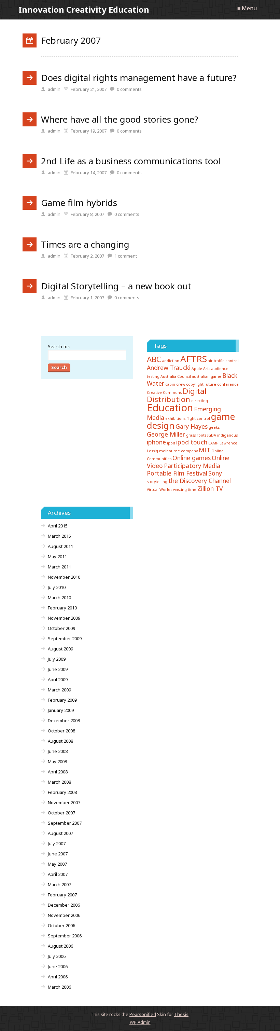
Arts (206, 368)
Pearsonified (142, 1014)
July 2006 (57, 956)
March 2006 (59, 987)
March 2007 (59, 884)
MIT (204, 450)
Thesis (181, 1014)
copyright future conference (212, 384)
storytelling (157, 481)
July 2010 (57, 587)
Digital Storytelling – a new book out (116, 286)
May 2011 (57, 556)
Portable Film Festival (177, 473)
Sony (215, 473)
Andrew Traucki (169, 367)
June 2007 (58, 854)
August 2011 (60, 546)
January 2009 (61, 710)
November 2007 (64, 802)
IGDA (211, 435)
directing (199, 400)
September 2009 (65, 638)
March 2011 (59, 567)
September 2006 (65, 936)
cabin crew (175, 384)
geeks (214, 427)
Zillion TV (210, 488)
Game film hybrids (79, 202)
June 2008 (58, 751)
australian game (206, 376)
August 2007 (60, 833)
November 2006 (64, 915)
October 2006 (61, 925)
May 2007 (57, 864)
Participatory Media (192, 466)
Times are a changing (85, 244)
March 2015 (59, 536)
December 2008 (64, 720)
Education (170, 407)
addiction (170, 360)
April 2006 (58, 977)
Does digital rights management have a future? (138, 77)
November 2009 (64, 618)
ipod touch (191, 442)
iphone (156, 442)
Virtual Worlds (159, 489)
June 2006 (58, 966)
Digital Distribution (177, 395)
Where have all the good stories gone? (119, 119)
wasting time (184, 489)
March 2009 (59, 690)
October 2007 (61, 813)
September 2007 (65, 823)
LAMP (213, 443)
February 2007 (62, 895)
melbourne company (178, 451)
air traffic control (223, 360)
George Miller (166, 434)
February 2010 (62, 608)
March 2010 (59, 597)
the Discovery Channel (199, 481)
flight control (198, 418)
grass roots (196, 435)
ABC (154, 359)
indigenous (227, 435)
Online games (191, 458)
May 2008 (57, 761)
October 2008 (61, 731)
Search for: (59, 346)
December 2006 (64, 905)
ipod (171, 443)
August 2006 (60, 946)
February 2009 (62, 700)
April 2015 (58, 526)
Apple (197, 368)
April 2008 (58, 772)
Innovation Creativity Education (83, 9)
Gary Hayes (192, 426)
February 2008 (62, 792)
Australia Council (175, 376)
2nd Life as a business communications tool (131, 161)
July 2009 (57, 659)
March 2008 (59, 782)
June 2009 (58, 669)
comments (129, 89)
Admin (140, 1022)
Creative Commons (164, 392)
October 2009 (61, 628)
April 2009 (58, 679)
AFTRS (193, 359)
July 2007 (57, 843)
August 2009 (60, 649)
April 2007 (58, 874)
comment (125, 256)
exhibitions (175, 418)
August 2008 (60, 741)
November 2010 (64, 577)
